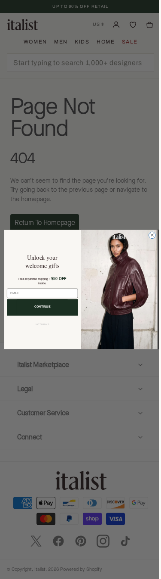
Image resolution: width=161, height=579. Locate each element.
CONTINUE (39, 306)
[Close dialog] (148, 235)
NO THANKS (39, 324)
